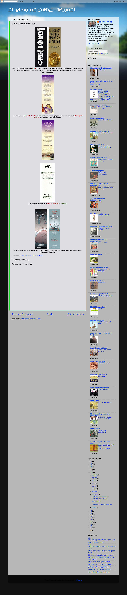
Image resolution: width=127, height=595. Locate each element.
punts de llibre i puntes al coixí (101, 226)
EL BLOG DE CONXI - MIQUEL (42, 10)
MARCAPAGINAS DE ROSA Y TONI (101, 334)
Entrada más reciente (22, 314)
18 (91, 472)
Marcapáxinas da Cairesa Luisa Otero (101, 82)
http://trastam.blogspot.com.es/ (99, 562)
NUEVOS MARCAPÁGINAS (102, 504)
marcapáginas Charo (97, 361)
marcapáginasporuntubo (99, 105)
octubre (95, 475)
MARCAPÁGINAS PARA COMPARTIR (99, 184)
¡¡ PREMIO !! (96, 501)
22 (91, 461)
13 (91, 522)
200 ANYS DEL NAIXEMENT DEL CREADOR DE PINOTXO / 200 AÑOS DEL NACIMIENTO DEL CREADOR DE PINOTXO (101, 95)
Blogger (79, 580)
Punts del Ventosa (96, 281)
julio (94, 480)
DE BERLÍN (101, 70)
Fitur (100, 308)
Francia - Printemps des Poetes (105, 107)
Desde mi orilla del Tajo (98, 157)
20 (91, 467)
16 (91, 514)
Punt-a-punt (94, 401)
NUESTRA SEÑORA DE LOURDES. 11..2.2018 (100, 497)
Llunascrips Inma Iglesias (99, 388)
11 (91, 528)
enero (94, 507)
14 (91, 519)
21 (91, 464)
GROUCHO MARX (104, 363)
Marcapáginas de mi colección (101, 68)
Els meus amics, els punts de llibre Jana (100, 414)
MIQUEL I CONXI (105, 22)
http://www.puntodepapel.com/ (99, 564)
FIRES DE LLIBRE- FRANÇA (104, 270)
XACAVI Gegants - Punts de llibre (100, 442)
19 (91, 470)
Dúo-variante (95, 84)
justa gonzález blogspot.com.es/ (99, 567)
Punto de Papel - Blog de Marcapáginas (98, 240)
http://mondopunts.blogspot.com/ (100, 555)
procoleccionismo (96, 213)
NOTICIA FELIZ (103, 215)
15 (91, 517)
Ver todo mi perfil (94, 43)
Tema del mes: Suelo (105, 133)
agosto (94, 478)
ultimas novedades (104, 402)
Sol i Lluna (102, 376)
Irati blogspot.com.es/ (96, 542)
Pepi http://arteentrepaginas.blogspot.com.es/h (101, 546)
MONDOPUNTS (96, 89)
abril (94, 489)
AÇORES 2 (101, 282)
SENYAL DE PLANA (97, 144)
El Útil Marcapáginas (97, 307)
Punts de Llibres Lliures (98, 348)
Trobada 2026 (103, 243)
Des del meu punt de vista (99, 294)
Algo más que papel (97, 118)
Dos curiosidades (104, 389)
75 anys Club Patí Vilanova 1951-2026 (105, 147)
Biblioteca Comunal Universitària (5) (105, 418)
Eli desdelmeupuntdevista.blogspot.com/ (101, 539)
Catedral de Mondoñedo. (102, 173)
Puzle (100, 202)
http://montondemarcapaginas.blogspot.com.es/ (101, 558)
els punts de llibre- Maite (99, 268)
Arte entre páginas (97, 171)
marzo (94, 492)
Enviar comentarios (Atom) (31, 319)
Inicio (50, 314)
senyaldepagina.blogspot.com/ (99, 572)
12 (91, 525)
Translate (104, 54)
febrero (95, 494)
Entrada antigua (76, 314)
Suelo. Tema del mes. (105, 120)
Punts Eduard (95, 429)
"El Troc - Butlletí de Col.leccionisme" (97, 199)
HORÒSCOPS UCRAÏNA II (102, 431)
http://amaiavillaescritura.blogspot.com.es (101, 551)
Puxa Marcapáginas (97, 320)
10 (91, 530)
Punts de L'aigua (96, 254)
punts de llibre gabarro (98, 374)
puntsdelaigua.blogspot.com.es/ (99, 569)
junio (94, 483)
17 (91, 511)
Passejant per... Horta (105, 295)
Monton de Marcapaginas (99, 131)
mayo (94, 486)
